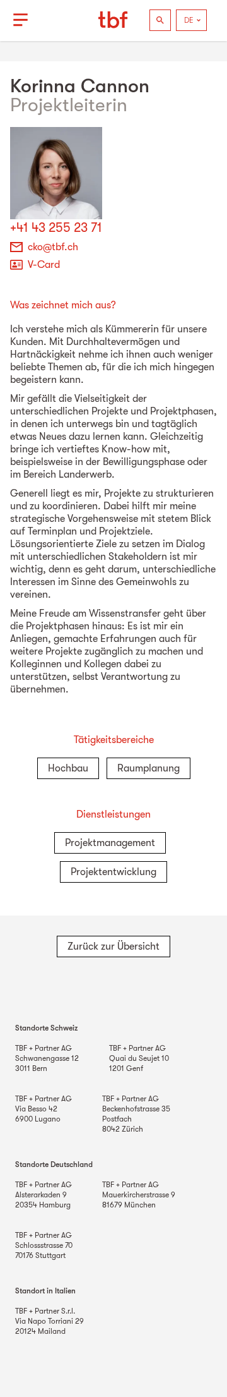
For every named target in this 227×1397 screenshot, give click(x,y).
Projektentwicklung (113, 872)
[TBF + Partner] (113, 20)
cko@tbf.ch (53, 247)
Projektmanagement (110, 843)
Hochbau (68, 768)
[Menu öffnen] (20, 20)
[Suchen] (160, 20)
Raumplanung (148, 768)
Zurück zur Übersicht (113, 946)
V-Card (44, 264)
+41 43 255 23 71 (56, 228)
